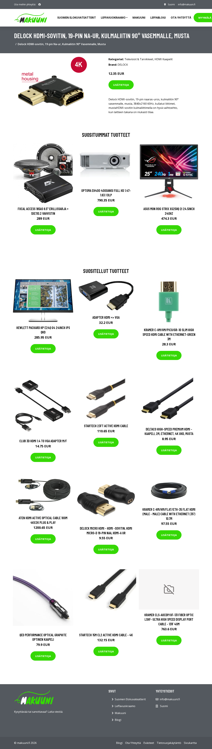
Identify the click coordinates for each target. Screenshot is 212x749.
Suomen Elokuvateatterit (130, 699)
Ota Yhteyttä (181, 17)
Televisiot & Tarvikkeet (139, 59)
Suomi (171, 4)
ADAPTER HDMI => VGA (106, 317)
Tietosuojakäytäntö (169, 743)
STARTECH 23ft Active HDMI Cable (106, 426)
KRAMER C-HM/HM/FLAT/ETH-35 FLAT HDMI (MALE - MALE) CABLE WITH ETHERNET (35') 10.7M (168, 514)
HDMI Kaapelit (164, 59)
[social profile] (39, 4)
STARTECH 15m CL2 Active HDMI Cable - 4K (106, 635)
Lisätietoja (121, 84)
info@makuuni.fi (186, 4)
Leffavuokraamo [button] (113, 17)
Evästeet (148, 743)
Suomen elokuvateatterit (76, 17)
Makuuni (138, 17)
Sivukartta (190, 743)
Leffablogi (158, 17)
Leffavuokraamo (125, 706)
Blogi (118, 720)
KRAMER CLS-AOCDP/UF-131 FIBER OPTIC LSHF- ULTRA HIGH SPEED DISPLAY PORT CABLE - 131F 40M (169, 619)
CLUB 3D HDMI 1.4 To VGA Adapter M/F (43, 441)
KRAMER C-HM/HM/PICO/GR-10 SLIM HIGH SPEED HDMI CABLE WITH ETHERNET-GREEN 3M (169, 334)
